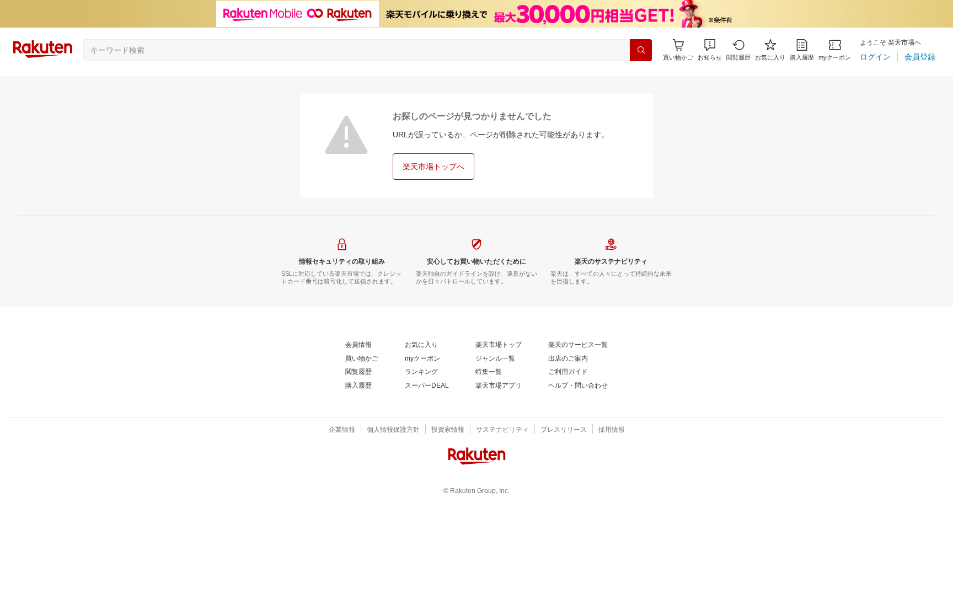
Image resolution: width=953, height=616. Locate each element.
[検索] (641, 50)
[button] (710, 50)
